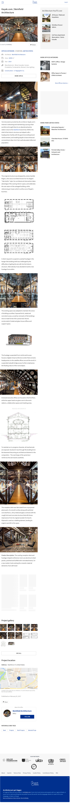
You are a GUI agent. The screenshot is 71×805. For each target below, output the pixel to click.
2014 (9, 62)
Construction (9, 71)
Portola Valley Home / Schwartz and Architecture (58, 152)
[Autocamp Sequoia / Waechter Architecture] (45, 131)
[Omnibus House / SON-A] (46, 28)
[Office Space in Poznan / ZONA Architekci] (45, 77)
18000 (10, 58)
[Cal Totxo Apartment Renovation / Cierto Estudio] (46, 38)
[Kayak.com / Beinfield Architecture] (3, 627)
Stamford (16, 130)
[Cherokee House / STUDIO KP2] (45, 142)
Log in (66, 2)
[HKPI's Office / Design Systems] (45, 65)
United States (28, 51)
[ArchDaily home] (34, 2)
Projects (11, 730)
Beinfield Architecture (18, 55)
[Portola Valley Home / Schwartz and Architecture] (45, 153)
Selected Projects (33, 730)
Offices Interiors (7, 51)
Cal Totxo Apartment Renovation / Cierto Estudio (58, 37)
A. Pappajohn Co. (19, 71)
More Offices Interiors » (61, 83)
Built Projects (21, 730)
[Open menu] (2, 2)
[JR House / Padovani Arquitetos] (46, 18)
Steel (4, 730)
